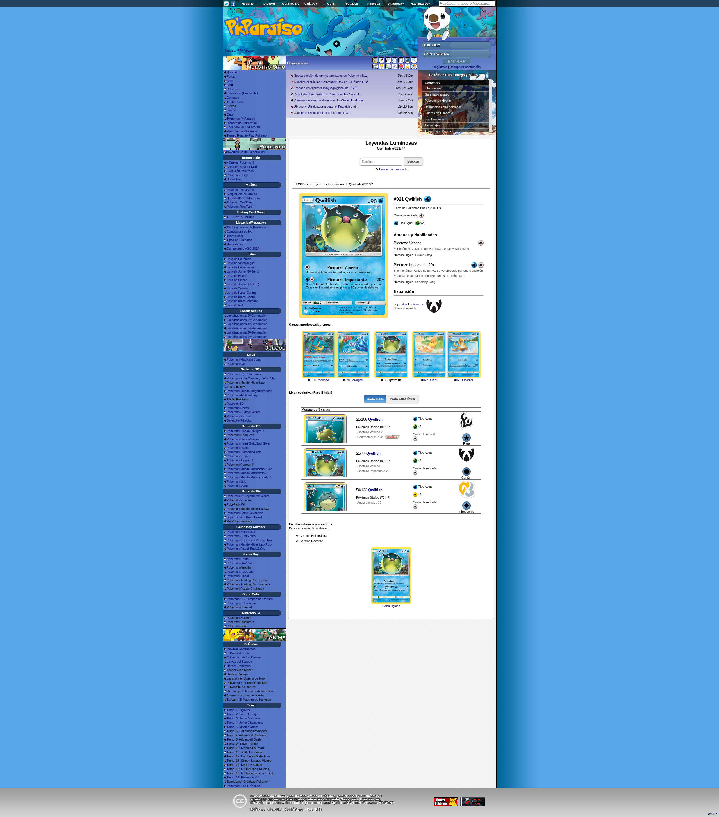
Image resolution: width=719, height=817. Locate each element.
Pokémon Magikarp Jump (244, 359)
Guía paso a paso (437, 94)
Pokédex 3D (235, 403)
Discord (269, 3)
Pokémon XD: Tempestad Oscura (250, 599)
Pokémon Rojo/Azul (240, 571)
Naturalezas (235, 244)
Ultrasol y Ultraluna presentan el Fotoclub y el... (326, 106)
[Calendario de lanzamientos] (394, 61)
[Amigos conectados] (388, 67)
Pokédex (373, 3)
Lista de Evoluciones (241, 267)
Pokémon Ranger (239, 456)
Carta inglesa (391, 606)
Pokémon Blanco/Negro (243, 439)
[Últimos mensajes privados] (394, 67)
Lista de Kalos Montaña (242, 301)
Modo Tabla (375, 399)
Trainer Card (235, 101)
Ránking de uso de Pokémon (246, 227)
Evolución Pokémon (240, 171)
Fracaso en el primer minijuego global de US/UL (326, 88)
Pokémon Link (236, 481)
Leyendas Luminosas (328, 184)
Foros (231, 76)
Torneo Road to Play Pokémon (247, 135)
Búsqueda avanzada (393, 169)
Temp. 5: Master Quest (242, 726)
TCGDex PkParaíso (240, 217)
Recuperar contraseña (465, 67)
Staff (230, 85)
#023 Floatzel (463, 380)
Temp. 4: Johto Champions (245, 722)
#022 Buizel (429, 380)
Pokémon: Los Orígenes (243, 785)
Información (433, 88)
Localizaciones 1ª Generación (247, 336)
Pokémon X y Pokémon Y (244, 374)
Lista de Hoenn (237, 275)
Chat (230, 80)
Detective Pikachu (239, 420)
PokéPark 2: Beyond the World (248, 496)
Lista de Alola (235, 305)
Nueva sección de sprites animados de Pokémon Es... (331, 75)
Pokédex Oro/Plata (239, 202)
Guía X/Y (310, 3)
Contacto (233, 97)
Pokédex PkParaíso (240, 189)
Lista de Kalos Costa (241, 296)
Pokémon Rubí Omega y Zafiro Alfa (251, 378)
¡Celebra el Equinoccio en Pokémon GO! (321, 112)
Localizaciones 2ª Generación (247, 332)
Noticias (248, 3)
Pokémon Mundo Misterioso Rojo (249, 544)
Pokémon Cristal (238, 559)
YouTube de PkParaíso (242, 131)
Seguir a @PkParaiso (239, 50)
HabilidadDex (420, 3)
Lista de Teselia (237, 288)
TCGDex (351, 3)
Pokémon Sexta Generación (245, 152)
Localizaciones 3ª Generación (247, 328)
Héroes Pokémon (239, 665)
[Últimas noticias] (375, 60)
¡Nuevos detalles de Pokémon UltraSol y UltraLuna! (329, 100)
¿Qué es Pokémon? (240, 162)
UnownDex (234, 179)
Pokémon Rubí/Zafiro (241, 536)
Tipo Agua (425, 426)
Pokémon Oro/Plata (240, 563)
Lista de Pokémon (239, 259)
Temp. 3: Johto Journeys (244, 718)
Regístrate (440, 67)
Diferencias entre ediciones (443, 106)
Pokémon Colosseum (241, 603)
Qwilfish (375, 419)
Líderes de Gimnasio (439, 113)
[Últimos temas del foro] (388, 61)
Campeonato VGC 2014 (243, 248)
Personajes (432, 125)
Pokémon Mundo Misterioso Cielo (249, 468)
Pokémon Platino (238, 447)
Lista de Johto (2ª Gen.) (243, 271)
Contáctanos (294, 809)
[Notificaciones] (381, 67)
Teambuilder (235, 235)
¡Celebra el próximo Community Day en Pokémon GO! (331, 81)
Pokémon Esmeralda (241, 531)
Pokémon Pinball (238, 576)
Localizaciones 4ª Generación (247, 324)
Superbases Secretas (439, 131)
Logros (231, 110)
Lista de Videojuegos (241, 263)
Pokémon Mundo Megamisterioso (249, 391)
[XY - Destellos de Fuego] (466, 429)
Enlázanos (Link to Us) (242, 93)
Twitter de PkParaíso (241, 118)
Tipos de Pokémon (239, 240)
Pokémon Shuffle (238, 407)
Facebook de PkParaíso (243, 127)
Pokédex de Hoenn (438, 100)
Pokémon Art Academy (242, 395)
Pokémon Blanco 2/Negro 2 (245, 431)
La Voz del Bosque (239, 661)
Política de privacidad (266, 809)
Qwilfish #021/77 (361, 184)
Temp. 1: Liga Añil (238, 710)
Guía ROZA (290, 3)
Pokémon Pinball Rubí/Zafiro (246, 548)
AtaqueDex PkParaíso (242, 194)
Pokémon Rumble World (243, 412)
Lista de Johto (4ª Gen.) (243, 284)
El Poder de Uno (238, 653)
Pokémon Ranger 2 (240, 460)
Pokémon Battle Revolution (245, 513)
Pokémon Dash (237, 485)
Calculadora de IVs (239, 231)
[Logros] (407, 67)
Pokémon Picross (239, 416)
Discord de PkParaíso (242, 123)
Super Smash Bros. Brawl (244, 517)
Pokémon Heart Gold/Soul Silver (248, 443)
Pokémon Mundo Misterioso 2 (247, 473)
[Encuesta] (414, 67)
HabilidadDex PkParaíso (243, 198)
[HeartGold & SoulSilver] (466, 497)
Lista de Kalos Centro (241, 292)
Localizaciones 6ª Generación (247, 315)
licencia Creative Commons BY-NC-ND (366, 802)
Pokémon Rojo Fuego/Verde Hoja (249, 540)
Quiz (330, 3)
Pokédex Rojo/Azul (239, 206)
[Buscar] (414, 61)
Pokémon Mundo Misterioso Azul (249, 477)
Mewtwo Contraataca (241, 649)
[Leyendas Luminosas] (466, 463)
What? (712, 813)
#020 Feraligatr (353, 380)
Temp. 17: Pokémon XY (243, 777)
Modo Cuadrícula (402, 398)
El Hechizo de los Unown (244, 657)
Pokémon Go (236, 363)
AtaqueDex (396, 3)
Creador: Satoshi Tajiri (242, 166)
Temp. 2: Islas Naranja (242, 714)
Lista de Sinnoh (237, 280)
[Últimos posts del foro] (381, 62)
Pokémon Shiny (237, 175)
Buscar (413, 161)
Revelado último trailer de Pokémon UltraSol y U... (327, 94)
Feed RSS (314, 809)
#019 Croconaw (318, 380)
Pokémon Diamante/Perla (244, 452)
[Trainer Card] (401, 67)
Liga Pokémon (434, 119)
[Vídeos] (375, 67)
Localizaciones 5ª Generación (247, 320)
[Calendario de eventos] (401, 61)
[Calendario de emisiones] (407, 61)
